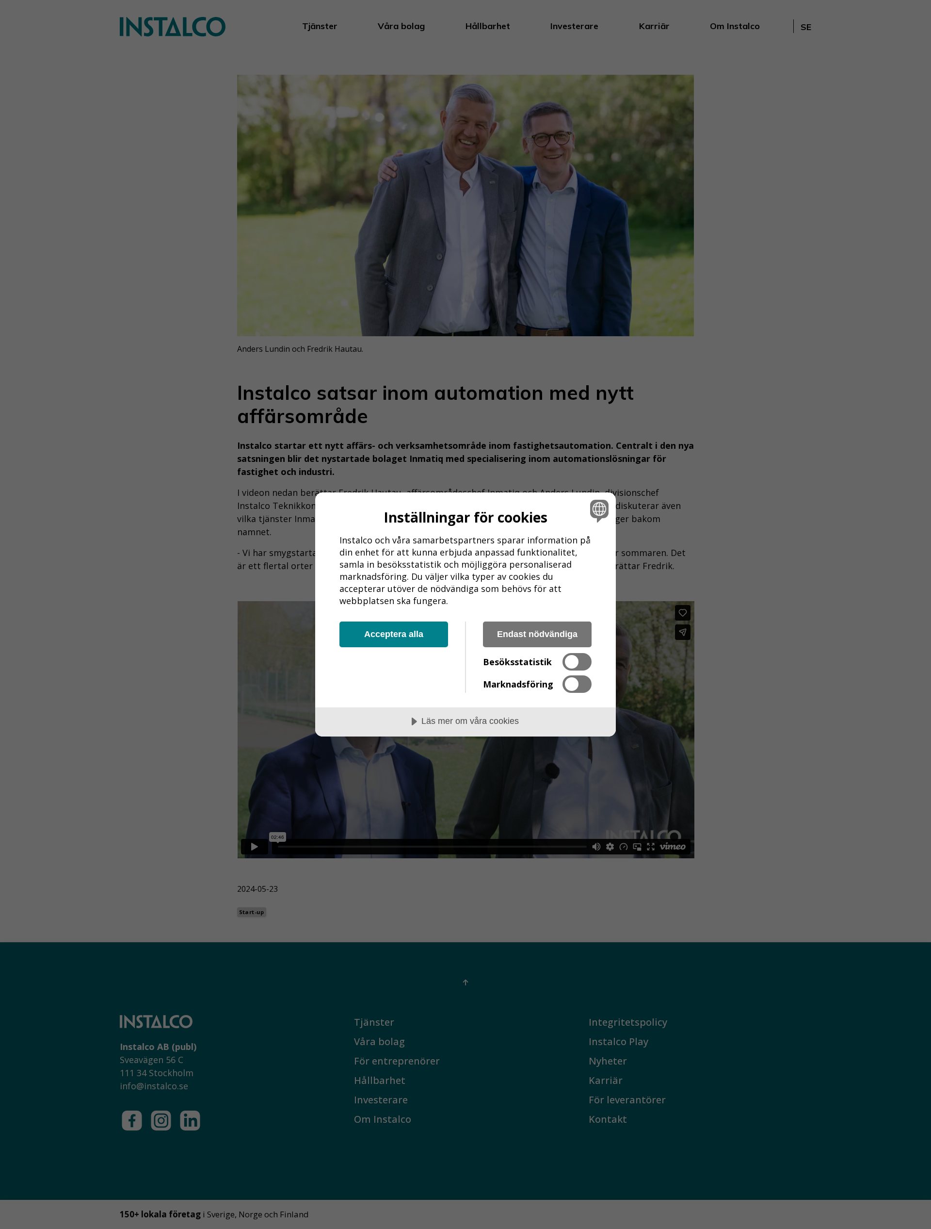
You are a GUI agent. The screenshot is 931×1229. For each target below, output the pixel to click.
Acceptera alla (393, 634)
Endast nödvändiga (537, 634)
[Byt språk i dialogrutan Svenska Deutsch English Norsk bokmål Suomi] (597, 510)
